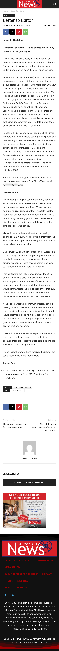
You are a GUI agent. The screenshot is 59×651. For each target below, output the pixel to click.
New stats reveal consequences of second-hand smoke (43, 427)
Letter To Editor (11, 25)
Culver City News (17, 11)
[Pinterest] (19, 32)
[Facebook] (6, 32)
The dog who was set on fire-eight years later (14, 425)
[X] (12, 32)
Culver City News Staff (22, 387)
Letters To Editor (9, 15)
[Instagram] (13, 594)
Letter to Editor (17, 390)
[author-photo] (29, 454)
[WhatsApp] (25, 32)
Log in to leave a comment (29, 482)
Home (5, 11)
